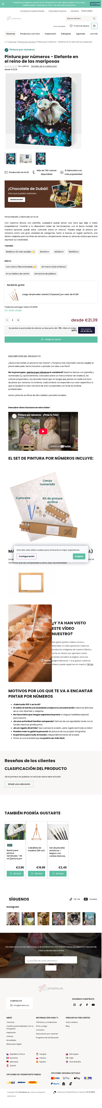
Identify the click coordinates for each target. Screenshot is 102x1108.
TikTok (89, 664)
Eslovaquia (72, 1054)
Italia (70, 1058)
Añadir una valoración (18, 784)
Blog (67, 1026)
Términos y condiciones (45, 1022)
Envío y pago (14, 310)
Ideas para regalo (13, 1044)
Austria (12, 1065)
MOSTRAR (93, 4)
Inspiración (10, 1032)
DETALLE (16, 873)
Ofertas (8, 1036)
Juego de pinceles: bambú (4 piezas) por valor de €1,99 (49, 294)
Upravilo (86, 1092)
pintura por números (37, 372)
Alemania (13, 1062)
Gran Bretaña (74, 1062)
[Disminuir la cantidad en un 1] (6, 320)
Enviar (50, 968)
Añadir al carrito (52, 339)
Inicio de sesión (58, 26)
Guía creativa (71, 1022)
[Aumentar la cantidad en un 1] (17, 320)
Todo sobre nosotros (56, 11)
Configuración (26, 556)
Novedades (10, 1040)
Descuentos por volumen (46, 1034)
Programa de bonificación (46, 1037)
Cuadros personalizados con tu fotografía (18, 1027)
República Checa (16, 1054)
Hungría (42, 1054)
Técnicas (9, 1022)
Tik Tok (76, 899)
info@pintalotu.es (20, 1005)
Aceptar (78, 556)
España (42, 1062)
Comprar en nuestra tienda (31, 11)
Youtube (92, 899)
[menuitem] (9, 34)
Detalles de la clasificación (43, 66)
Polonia (42, 1058)
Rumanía (13, 1058)
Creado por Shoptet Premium (67, 1092)
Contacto (74, 11)
